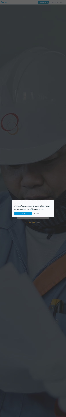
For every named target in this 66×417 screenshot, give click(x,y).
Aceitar (23, 213)
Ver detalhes (36, 213)
